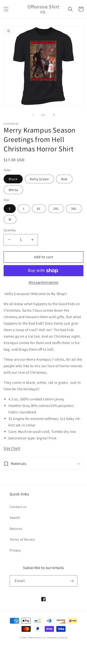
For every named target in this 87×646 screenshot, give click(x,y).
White (13, 190)
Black (13, 179)
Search (15, 517)
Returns (16, 528)
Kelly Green (39, 179)
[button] (6, 9)
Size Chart (12, 448)
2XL (56, 208)
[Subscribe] (71, 581)
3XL (74, 208)
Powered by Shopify (57, 637)
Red (64, 179)
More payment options (43, 282)
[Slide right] (54, 114)
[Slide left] (33, 114)
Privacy (15, 550)
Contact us (18, 507)
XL (39, 208)
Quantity (10, 230)
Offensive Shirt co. (37, 637)
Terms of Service (22, 539)
